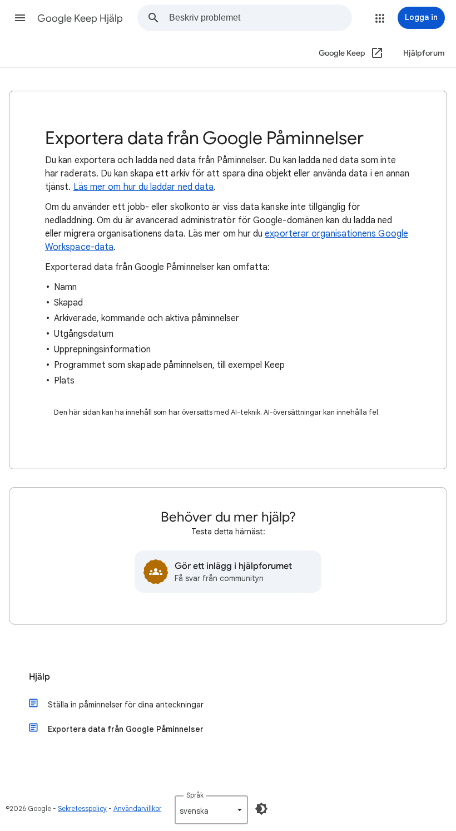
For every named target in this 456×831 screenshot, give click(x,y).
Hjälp (39, 676)
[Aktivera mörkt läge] (261, 808)
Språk (195, 795)
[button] (20, 17)
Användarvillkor (137, 808)
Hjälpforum (424, 53)
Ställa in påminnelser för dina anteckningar (126, 705)
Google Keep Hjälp (80, 18)
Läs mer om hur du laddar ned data (143, 187)
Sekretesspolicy (82, 808)
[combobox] (260, 18)
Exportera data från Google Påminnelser (126, 729)
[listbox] (211, 809)
